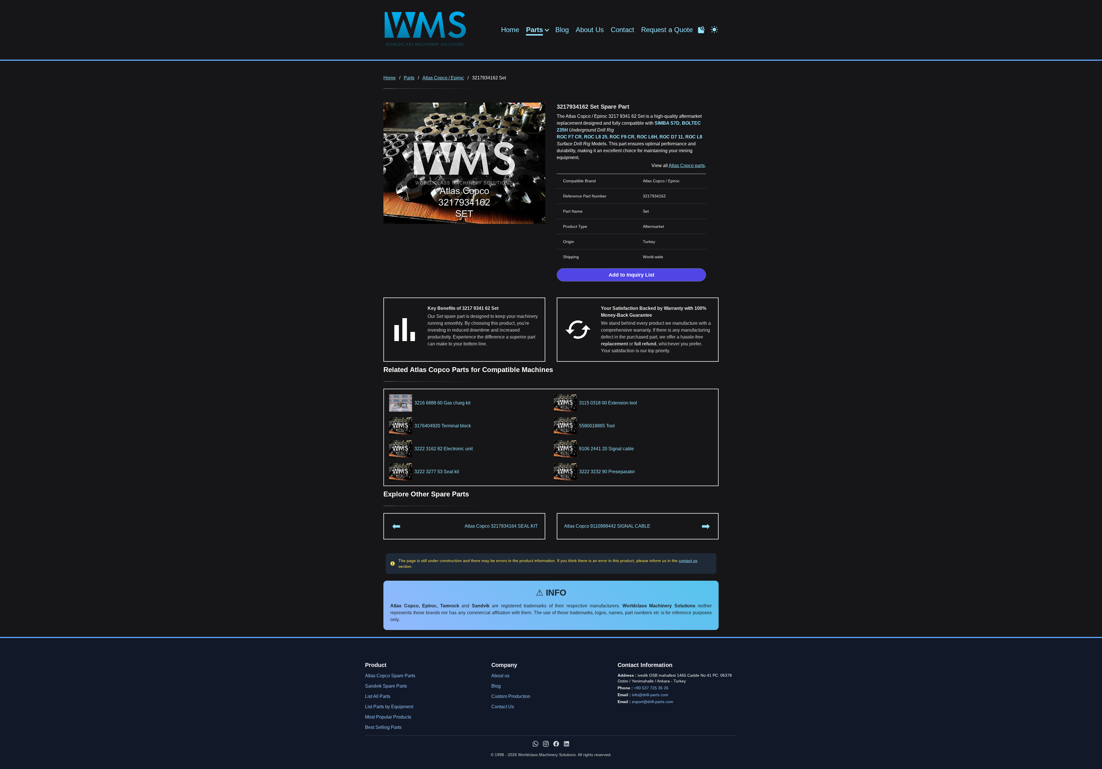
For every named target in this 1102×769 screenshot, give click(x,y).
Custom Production (510, 696)
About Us (590, 30)
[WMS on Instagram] (545, 743)
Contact (622, 30)
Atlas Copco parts (687, 165)
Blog (562, 30)
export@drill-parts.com (652, 701)
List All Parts (377, 696)
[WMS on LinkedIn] (566, 743)
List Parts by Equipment (389, 706)
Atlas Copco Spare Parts (390, 675)
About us (500, 675)
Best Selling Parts (383, 727)
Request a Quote (667, 30)
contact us (688, 560)
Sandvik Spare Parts (386, 686)
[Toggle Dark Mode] (714, 29)
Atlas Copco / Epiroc (443, 77)
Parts (534, 29)
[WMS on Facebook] (556, 743)
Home (510, 30)
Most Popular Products (388, 717)
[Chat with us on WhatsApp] (535, 743)
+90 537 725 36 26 (651, 688)
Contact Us (502, 706)
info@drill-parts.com (650, 694)
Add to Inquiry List (631, 275)
